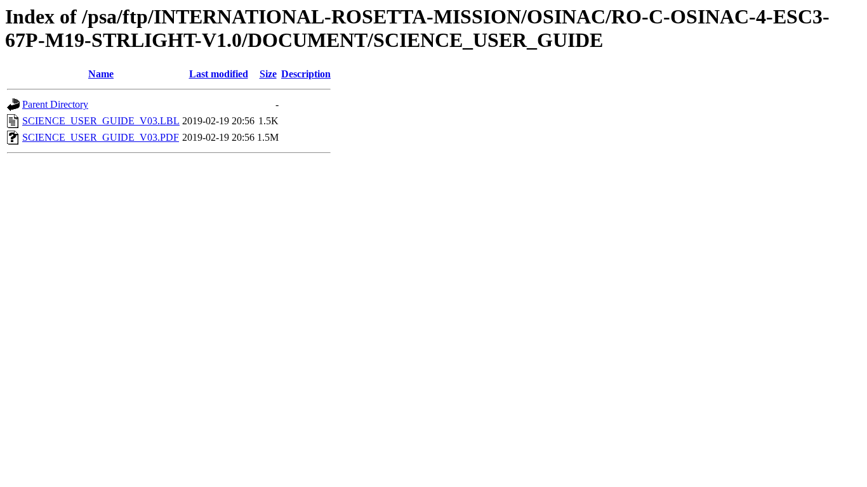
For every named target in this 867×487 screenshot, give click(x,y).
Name (101, 73)
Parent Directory (55, 104)
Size (268, 73)
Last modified (218, 73)
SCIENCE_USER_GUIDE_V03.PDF (100, 137)
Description (306, 73)
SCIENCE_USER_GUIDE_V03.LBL (101, 120)
